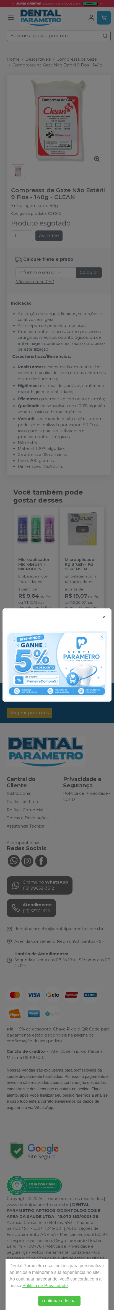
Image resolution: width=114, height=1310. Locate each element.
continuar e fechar (59, 1300)
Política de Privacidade (45, 1285)
